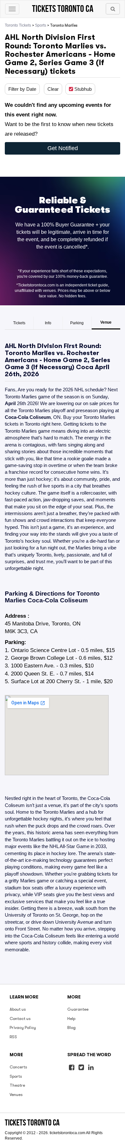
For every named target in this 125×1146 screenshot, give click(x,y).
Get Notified (62, 148)
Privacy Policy (23, 1027)
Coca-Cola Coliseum (28, 417)
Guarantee (77, 1009)
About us (18, 1009)
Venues (16, 1094)
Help (71, 1018)
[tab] (19, 323)
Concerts (18, 1067)
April (102, 367)
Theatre (17, 1085)
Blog (71, 1027)
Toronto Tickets (18, 25)
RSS (13, 1036)
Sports (40, 25)
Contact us (20, 1018)
